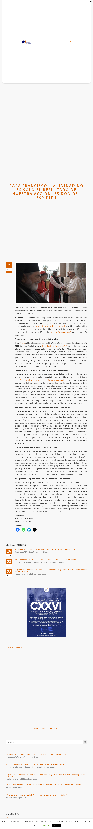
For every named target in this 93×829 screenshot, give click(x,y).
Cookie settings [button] (44, 825)
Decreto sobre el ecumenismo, (42, 380)
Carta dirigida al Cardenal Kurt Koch (50, 326)
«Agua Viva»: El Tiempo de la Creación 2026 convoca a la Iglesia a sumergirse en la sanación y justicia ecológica (51, 570)
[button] (91, 2)
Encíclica (60, 332)
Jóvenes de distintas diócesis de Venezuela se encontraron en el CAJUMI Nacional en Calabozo (43, 785)
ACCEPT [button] (56, 825)
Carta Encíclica (54, 346)
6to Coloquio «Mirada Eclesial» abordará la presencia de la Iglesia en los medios (45, 559)
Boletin (8, 817)
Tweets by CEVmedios (14, 648)
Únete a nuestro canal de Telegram (46, 728)
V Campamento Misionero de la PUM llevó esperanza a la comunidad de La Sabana (38, 795)
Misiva (22, 343)
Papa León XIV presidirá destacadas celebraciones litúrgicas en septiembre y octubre (48, 549)
